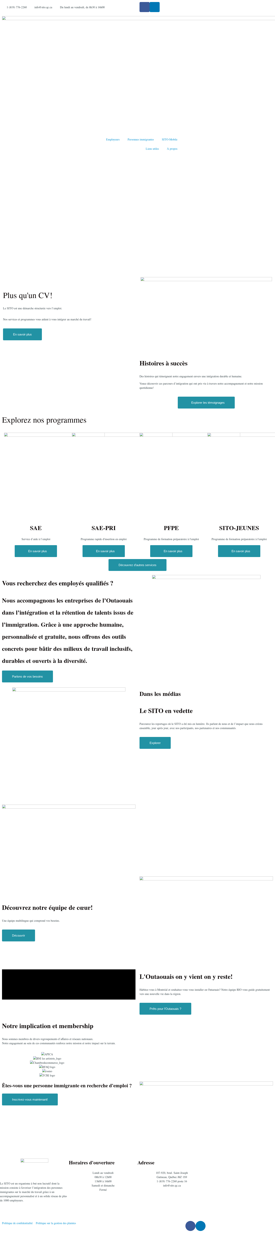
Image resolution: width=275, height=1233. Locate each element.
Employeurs (113, 139)
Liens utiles (152, 149)
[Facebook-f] (145, 7)
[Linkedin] (155, 7)
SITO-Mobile (169, 139)
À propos (172, 149)
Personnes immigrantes (141, 139)
